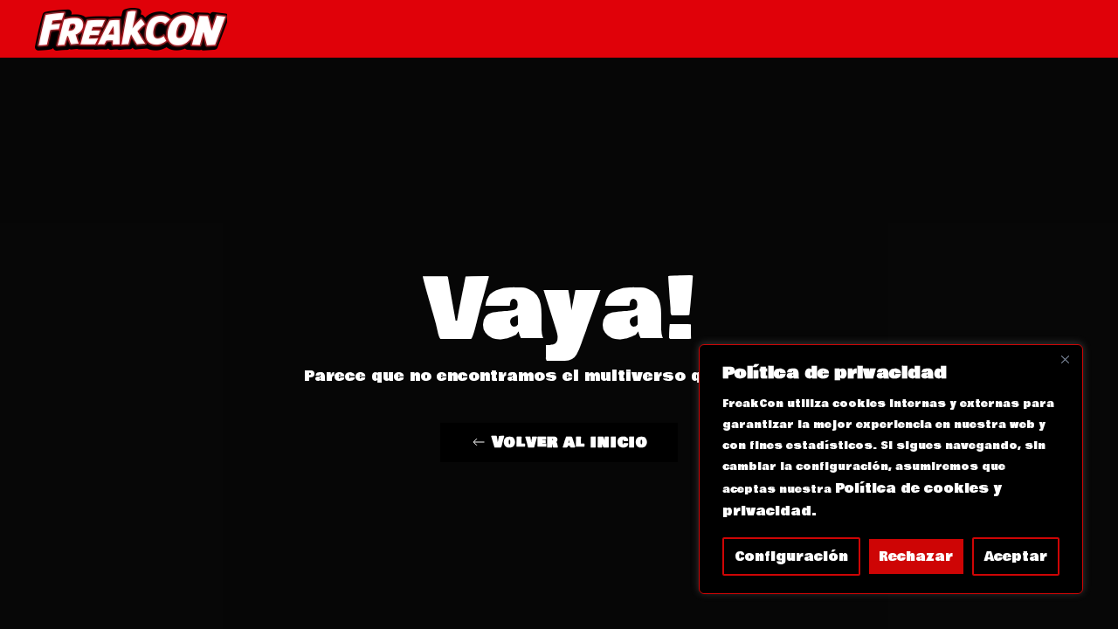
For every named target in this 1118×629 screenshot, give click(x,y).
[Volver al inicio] (131, 29)
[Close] (1064, 359)
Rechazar (916, 556)
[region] (891, 469)
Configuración (791, 556)
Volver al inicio (570, 442)
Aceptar (1015, 556)
